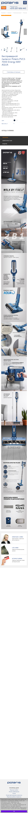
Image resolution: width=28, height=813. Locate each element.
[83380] (17, 120)
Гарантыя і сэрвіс (17, 537)
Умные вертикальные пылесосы (14, 795)
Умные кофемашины (14, 791)
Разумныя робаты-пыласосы (14, 797)
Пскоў (14, 793)
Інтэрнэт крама (17, 558)
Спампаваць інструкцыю (13, 72)
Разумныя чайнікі (14, 790)
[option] (14, 30)
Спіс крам (15, 547)
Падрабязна (23, 808)
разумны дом (14, 788)
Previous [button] (2, 32)
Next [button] (25, 32)
